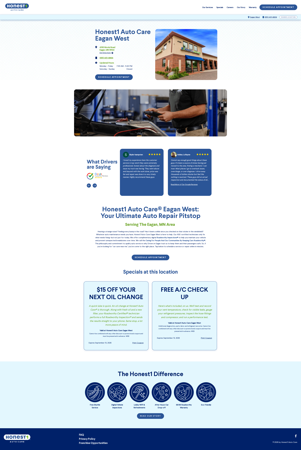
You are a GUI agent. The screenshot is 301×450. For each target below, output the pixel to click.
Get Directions (105, 53)
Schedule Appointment (278, 7)
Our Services (207, 7)
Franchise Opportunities (93, 443)
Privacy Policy (87, 439)
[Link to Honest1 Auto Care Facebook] (295, 436)
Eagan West (255, 17)
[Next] (95, 185)
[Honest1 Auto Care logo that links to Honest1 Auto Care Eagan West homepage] (17, 7)
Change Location (288, 17)
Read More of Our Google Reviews (184, 184)
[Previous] (89, 185)
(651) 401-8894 (271, 17)
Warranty (253, 7)
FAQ (81, 435)
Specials (219, 7)
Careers (230, 7)
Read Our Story (150, 416)
